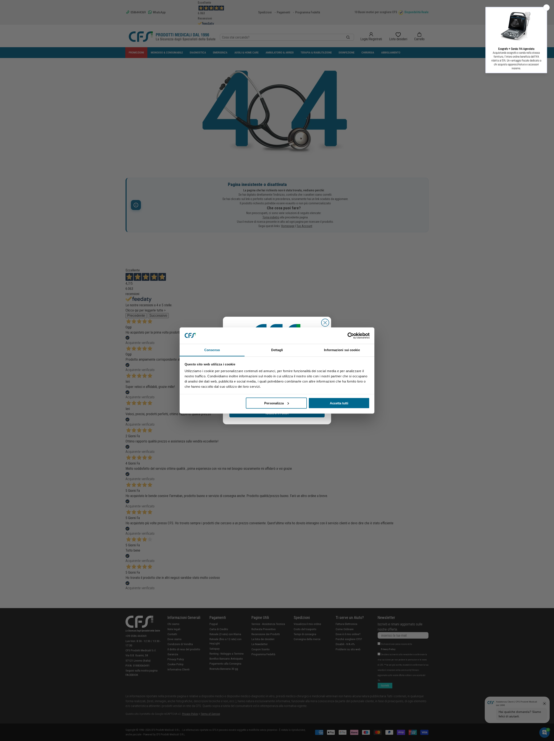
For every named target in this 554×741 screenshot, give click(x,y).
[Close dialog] (325, 322)
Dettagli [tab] (277, 350)
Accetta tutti (339, 403)
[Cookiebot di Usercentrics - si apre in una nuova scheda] (351, 335)
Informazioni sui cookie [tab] (342, 350)
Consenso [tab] (212, 350)
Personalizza (274, 403)
